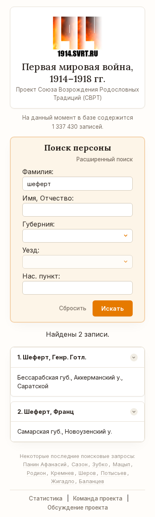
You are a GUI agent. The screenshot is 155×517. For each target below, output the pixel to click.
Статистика (45, 498)
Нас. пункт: (41, 276)
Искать (112, 308)
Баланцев (91, 481)
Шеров (87, 473)
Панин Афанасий (45, 464)
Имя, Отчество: (48, 198)
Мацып (121, 464)
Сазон (80, 464)
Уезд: (30, 250)
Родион (36, 473)
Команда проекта (97, 498)
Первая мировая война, (77, 73)
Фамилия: (37, 172)
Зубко (100, 464)
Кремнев (62, 473)
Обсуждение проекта (78, 507)
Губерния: (38, 224)
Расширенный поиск (104, 159)
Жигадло (62, 481)
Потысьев (113, 473)
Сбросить (72, 308)
